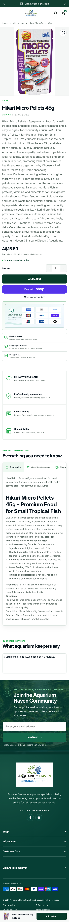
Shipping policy (10, 910)
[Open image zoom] (63, 32)
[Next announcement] (65, 3)
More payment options (34, 297)
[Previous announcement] (4, 3)
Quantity (6, 268)
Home (5, 23)
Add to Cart (51, 916)
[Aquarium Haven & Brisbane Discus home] (31, 13)
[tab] (13, 467)
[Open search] (55, 13)
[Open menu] (5, 13)
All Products (18, 23)
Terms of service (43, 910)
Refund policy (42, 905)
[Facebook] (30, 817)
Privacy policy (9, 905)
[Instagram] (38, 817)
